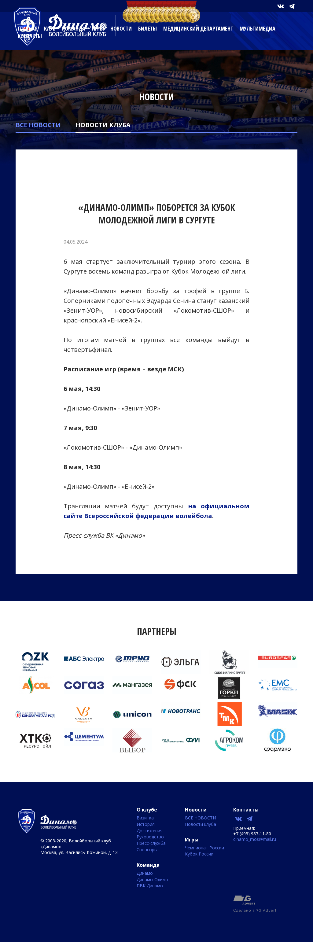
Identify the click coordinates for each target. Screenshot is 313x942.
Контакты (30, 36)
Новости (121, 28)
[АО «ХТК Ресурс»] (35, 750)
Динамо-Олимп (152, 879)
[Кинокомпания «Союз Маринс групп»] (229, 672)
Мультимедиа (257, 28)
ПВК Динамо (150, 886)
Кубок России (199, 854)
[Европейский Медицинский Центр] (277, 692)
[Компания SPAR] (277, 666)
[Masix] (277, 718)
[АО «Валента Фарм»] (84, 724)
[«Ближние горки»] (229, 698)
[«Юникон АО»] (132, 724)
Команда (73, 28)
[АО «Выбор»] (132, 750)
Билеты (147, 28)
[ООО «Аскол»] (35, 692)
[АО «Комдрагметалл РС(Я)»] (35, 724)
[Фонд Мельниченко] (181, 750)
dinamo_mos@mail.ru (254, 839)
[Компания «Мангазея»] (132, 692)
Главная (28, 28)
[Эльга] (181, 672)
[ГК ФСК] (181, 690)
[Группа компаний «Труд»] (132, 666)
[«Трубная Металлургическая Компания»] (229, 724)
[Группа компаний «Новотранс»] (181, 718)
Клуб (50, 28)
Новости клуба (103, 125)
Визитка (145, 818)
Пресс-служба (151, 843)
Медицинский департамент (198, 28)
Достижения (150, 830)
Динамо (145, 873)
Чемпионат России (204, 848)
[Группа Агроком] (229, 750)
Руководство (150, 837)
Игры (98, 28)
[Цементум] (84, 744)
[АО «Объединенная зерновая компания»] (35, 671)
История (146, 824)
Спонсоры (147, 849)
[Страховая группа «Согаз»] (84, 692)
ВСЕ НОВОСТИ (38, 125)
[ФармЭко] (277, 750)
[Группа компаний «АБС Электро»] (84, 666)
